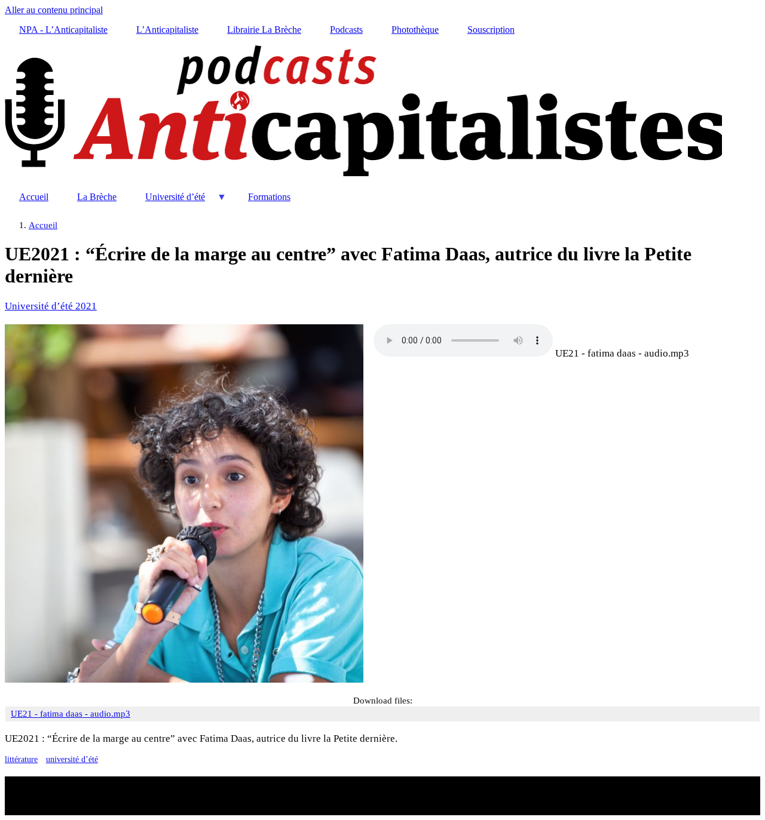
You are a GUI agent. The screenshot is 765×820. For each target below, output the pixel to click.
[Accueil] (363, 177)
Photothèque (415, 29)
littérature (21, 759)
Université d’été (168, 201)
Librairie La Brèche (264, 29)
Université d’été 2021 (51, 306)
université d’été (72, 759)
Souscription (491, 29)
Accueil (33, 197)
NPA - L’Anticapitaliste (63, 29)
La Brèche (97, 197)
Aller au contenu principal (54, 10)
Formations (269, 197)
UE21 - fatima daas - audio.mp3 (622, 353)
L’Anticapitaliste (167, 29)
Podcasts (346, 29)
